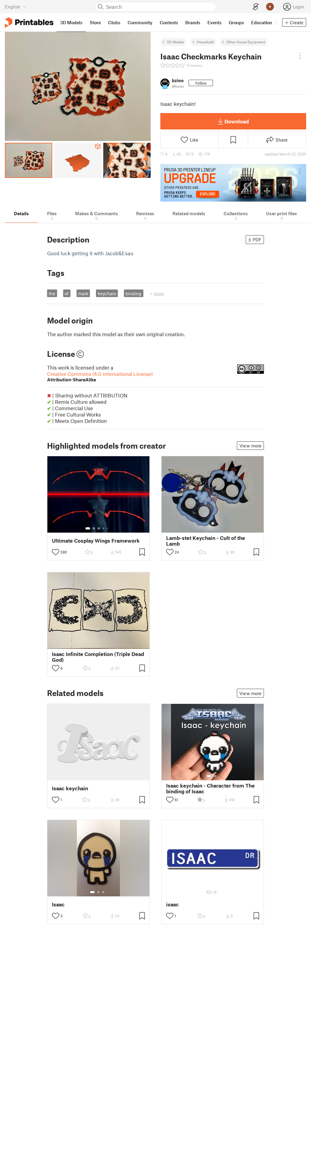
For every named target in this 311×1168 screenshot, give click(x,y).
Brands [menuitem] (192, 22)
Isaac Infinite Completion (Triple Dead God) (98, 657)
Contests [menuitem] (169, 22)
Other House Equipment (245, 42)
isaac (172, 904)
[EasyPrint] (255, 7)
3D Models (175, 42)
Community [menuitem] (140, 22)
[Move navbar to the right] (275, 22)
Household (205, 42)
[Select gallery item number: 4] (103, 528)
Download (236, 121)
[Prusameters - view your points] (270, 7)
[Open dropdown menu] (300, 55)
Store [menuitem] (95, 22)
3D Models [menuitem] (71, 22)
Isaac (58, 904)
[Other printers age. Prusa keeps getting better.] (233, 183)
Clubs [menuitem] (114, 22)
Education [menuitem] (261, 22)
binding (133, 293)
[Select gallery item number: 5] (108, 528)
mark (83, 293)
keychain (107, 293)
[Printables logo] (29, 22)
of (67, 293)
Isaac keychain (70, 788)
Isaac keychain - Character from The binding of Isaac (210, 788)
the (52, 293)
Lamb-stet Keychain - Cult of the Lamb (205, 541)
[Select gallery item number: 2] (94, 528)
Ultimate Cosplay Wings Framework (96, 541)
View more (250, 445)
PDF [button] (257, 239)
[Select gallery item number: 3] (98, 528)
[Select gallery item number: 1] (87, 528)
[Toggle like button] (55, 552)
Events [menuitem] (214, 22)
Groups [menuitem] (236, 22)
